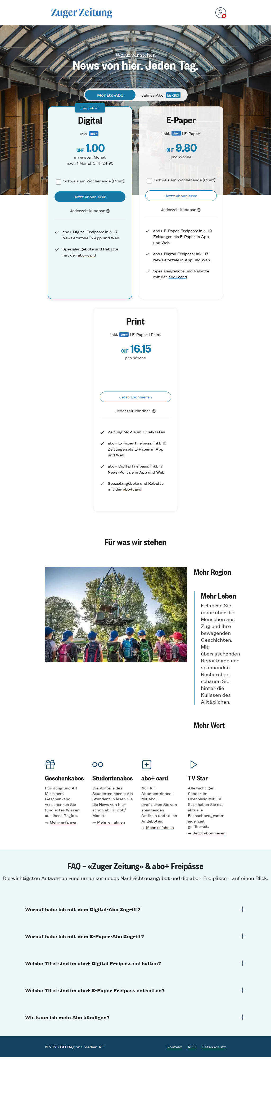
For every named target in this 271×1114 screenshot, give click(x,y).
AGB (191, 1046)
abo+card (87, 255)
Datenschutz (214, 1046)
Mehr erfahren (64, 822)
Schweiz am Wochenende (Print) (93, 180)
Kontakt (174, 1046)
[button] (217, 571)
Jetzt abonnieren (209, 833)
